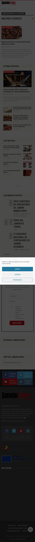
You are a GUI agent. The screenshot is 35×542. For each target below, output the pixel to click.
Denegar (17, 274)
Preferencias (17, 280)
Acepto (17, 269)
